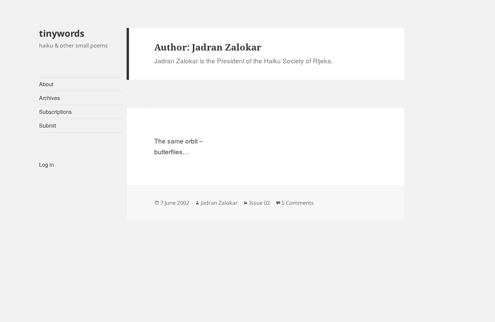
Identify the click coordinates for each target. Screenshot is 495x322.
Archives (49, 98)
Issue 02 (259, 202)
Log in (46, 164)
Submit (47, 125)
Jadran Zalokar (219, 202)
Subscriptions (55, 112)
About (46, 84)
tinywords (61, 33)
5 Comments (298, 202)
